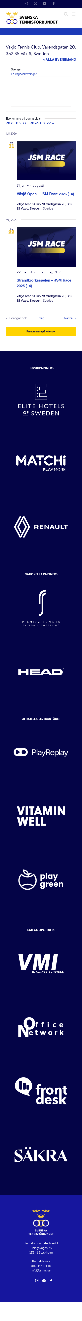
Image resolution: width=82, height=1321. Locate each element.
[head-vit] (41, 643)
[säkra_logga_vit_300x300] (41, 1126)
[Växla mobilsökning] (66, 14)
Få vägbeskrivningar (24, 74)
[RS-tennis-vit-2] (41, 579)
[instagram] (36, 1280)
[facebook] (51, 1280)
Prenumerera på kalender (41, 331)
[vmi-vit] (41, 935)
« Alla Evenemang (59, 59)
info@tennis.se (41, 1270)
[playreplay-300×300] (41, 724)
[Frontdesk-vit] (41, 1062)
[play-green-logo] (41, 851)
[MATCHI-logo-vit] (41, 435)
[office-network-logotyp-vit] (41, 999)
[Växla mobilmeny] (74, 14)
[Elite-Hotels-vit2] (41, 371)
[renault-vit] (41, 498)
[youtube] (44, 1280)
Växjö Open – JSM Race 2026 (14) (45, 193)
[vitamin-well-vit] (41, 788)
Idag (41, 318)
